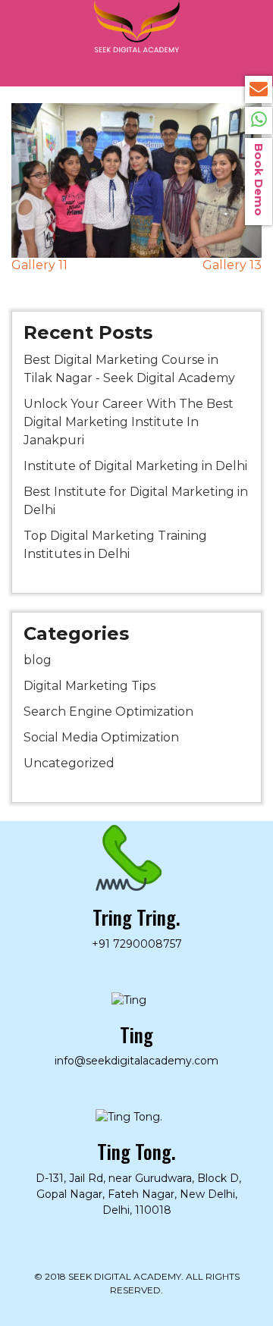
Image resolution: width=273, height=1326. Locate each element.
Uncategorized (69, 763)
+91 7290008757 (137, 944)
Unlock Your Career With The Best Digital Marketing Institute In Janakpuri (129, 422)
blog (38, 660)
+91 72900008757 (258, 120)
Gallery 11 (39, 265)
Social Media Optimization (101, 737)
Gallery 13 (232, 265)
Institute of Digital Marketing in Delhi (135, 466)
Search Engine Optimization (108, 711)
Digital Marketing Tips (89, 686)
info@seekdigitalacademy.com (258, 89)
